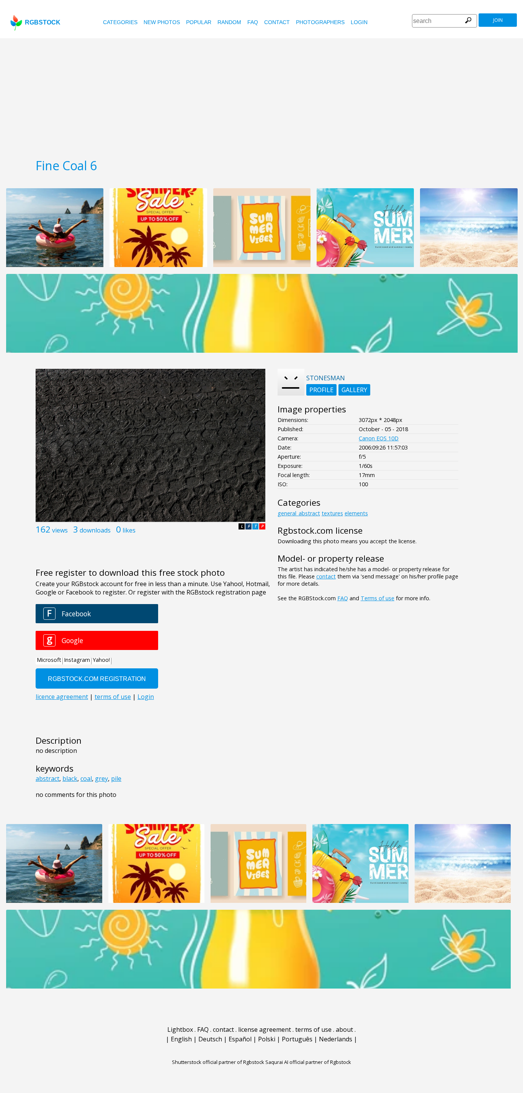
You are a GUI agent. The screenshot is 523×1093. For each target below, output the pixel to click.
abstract (47, 778)
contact (277, 22)
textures (332, 513)
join (498, 20)
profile (321, 390)
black (69, 778)
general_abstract (299, 513)
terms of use (313, 1029)
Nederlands (335, 1039)
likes (129, 530)
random (229, 22)
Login (359, 22)
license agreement (264, 1029)
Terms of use (377, 598)
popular (198, 22)
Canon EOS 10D (379, 438)
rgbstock (42, 22)
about (344, 1029)
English (181, 1039)
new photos (162, 22)
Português (297, 1039)
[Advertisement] (261, 95)
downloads (95, 530)
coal (86, 778)
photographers (320, 22)
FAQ (252, 22)
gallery (354, 390)
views (60, 530)
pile (116, 778)
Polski (266, 1039)
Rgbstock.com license (320, 530)
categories (120, 22)
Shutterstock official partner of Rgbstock (218, 1062)
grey (101, 778)
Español (240, 1039)
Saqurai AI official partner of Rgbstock (308, 1062)
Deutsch (210, 1039)
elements (356, 513)
